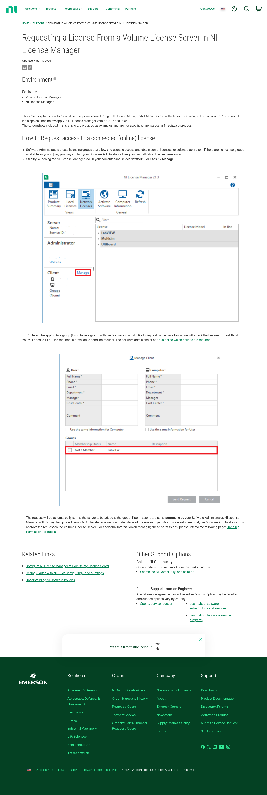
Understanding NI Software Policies (50, 580)
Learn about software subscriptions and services (208, 605)
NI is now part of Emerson (174, 690)
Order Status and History (130, 698)
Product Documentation (218, 698)
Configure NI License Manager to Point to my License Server (67, 566)
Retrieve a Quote (124, 706)
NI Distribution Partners (129, 690)
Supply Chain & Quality (173, 722)
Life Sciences (77, 736)
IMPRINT (74, 770)
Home (25, 23)
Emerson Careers (169, 706)
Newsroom (164, 714)
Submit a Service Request (219, 722)
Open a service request (156, 603)
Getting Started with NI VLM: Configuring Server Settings (65, 573)
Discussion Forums (214, 706)
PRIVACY (87, 770)
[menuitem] (32, 9)
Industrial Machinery (82, 728)
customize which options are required (185, 339)
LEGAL (61, 770)
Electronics (75, 712)
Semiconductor (78, 744)
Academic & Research (83, 690)
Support (38, 23)
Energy (72, 720)
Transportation (78, 752)
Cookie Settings (107, 770)
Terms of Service (124, 714)
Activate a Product (214, 714)
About (161, 698)
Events (161, 731)
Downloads (209, 690)
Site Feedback (211, 731)
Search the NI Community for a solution (167, 571)
